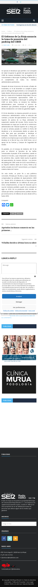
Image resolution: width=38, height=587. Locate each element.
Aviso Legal (31, 310)
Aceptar (19, 296)
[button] (35, 276)
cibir (12, 213)
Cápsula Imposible (28, 584)
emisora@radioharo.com (10, 557)
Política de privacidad (21, 310)
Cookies (6, 584)
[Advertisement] (19, 424)
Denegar (19, 302)
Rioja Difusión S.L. (18, 580)
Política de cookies (8, 310)
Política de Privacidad (18, 582)
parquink (19, 213)
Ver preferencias (19, 307)
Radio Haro (7, 45)
